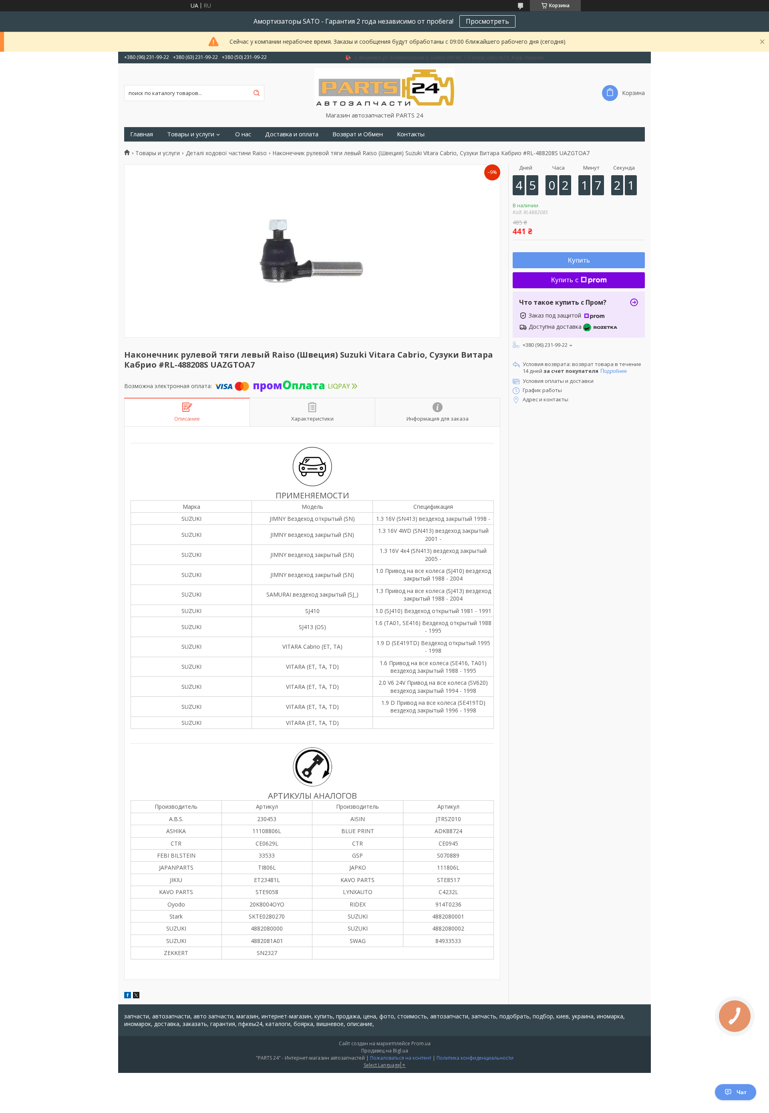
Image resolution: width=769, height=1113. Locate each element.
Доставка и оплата (291, 134)
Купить (579, 260)
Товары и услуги (190, 134)
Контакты (411, 134)
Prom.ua (421, 1043)
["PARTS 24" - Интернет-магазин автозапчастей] (384, 87)
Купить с (565, 280)
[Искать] (256, 93)
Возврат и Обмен (357, 134)
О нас (243, 134)
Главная (141, 134)
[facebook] (127, 996)
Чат (742, 1092)
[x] (136, 996)
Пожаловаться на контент (400, 1057)
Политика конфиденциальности (475, 1057)
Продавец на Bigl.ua (384, 1050)
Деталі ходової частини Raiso (226, 153)
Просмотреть (487, 21)
